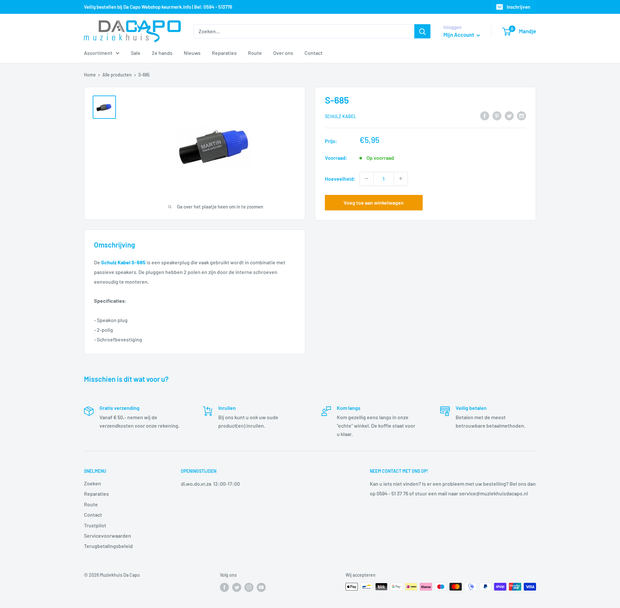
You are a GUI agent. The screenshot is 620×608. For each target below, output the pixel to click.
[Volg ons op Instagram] (248, 587)
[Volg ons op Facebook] (224, 587)
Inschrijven (518, 7)
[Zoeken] (422, 31)
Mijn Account (459, 34)
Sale (135, 53)
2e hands (162, 53)
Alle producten (117, 74)
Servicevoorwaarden (107, 535)
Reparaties (224, 53)
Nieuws (192, 53)
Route (255, 53)
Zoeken (92, 483)
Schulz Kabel (340, 116)
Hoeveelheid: (340, 178)
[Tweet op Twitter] (509, 115)
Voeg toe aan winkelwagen (374, 202)
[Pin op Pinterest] (496, 115)
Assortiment (98, 53)
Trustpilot (95, 525)
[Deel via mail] (521, 115)
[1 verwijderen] (366, 178)
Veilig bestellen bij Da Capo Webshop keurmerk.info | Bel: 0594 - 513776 (158, 7)
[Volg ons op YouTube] (261, 587)
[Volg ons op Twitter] (236, 587)
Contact (314, 53)
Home (90, 74)
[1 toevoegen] (401, 178)
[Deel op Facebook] (484, 115)
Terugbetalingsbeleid (108, 546)
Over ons (283, 53)
